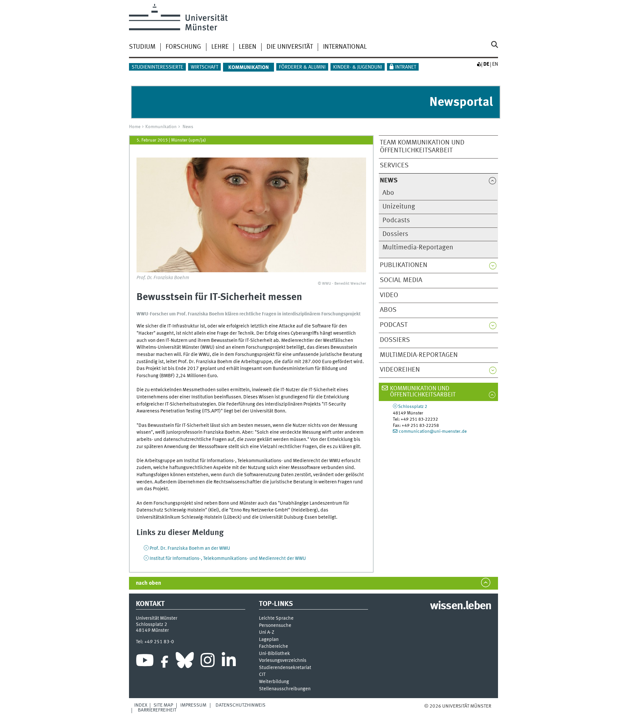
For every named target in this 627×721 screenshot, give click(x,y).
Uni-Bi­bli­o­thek (274, 653)
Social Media (401, 280)
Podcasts (396, 220)
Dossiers (395, 234)
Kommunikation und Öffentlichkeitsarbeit (423, 392)
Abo (388, 193)
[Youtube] (145, 662)
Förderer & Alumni (302, 67)
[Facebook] (165, 662)
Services (394, 165)
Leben (247, 47)
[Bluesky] (185, 662)
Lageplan (269, 639)
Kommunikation (161, 127)
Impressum (193, 705)
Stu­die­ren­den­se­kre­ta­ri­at (285, 667)
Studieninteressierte (157, 67)
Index (140, 705)
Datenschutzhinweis (240, 705)
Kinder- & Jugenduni (357, 67)
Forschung (183, 47)
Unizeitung (398, 206)
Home (134, 127)
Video (389, 295)
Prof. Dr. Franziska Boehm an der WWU (190, 548)
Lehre (220, 47)
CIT (262, 674)
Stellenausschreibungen (285, 689)
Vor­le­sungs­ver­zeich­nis (282, 660)
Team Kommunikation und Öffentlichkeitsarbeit (422, 146)
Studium (142, 47)
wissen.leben (460, 606)
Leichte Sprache (276, 618)
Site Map (163, 705)
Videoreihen (400, 369)
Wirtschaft (204, 67)
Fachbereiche (273, 646)
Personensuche (275, 625)
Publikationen (403, 265)
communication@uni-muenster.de (433, 431)
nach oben (148, 583)
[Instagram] (208, 662)
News (188, 127)
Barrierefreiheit (157, 710)
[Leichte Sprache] (478, 64)
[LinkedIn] (229, 662)
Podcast (394, 325)
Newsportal (461, 102)
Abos (388, 310)
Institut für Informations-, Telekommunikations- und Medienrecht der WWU (228, 558)
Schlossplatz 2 (412, 406)
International (345, 47)
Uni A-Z (266, 632)
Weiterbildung (274, 681)
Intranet (405, 67)
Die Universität (289, 47)
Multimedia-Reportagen (417, 247)
